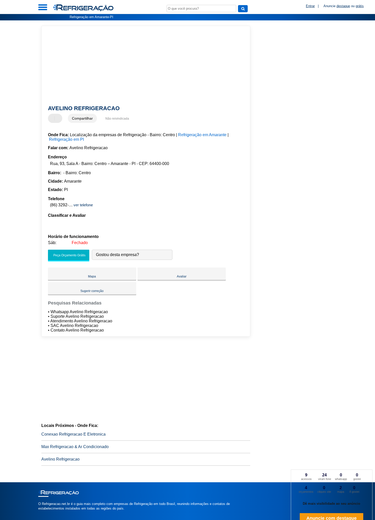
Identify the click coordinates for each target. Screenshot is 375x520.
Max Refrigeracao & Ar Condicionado (75, 447)
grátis (360, 6)
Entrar (310, 6)
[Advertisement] (143, 65)
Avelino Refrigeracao (60, 459)
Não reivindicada (117, 118)
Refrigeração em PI (66, 139)
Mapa (92, 276)
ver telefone (83, 205)
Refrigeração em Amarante (202, 135)
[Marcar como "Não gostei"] (59, 118)
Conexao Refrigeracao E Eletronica (73, 434)
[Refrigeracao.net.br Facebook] (39, 513)
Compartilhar (82, 118)
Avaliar (181, 276)
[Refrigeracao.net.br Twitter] (42, 513)
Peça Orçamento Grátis (69, 255)
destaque (343, 6)
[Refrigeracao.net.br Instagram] (44, 513)
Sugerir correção (92, 291)
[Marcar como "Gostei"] (53, 118)
